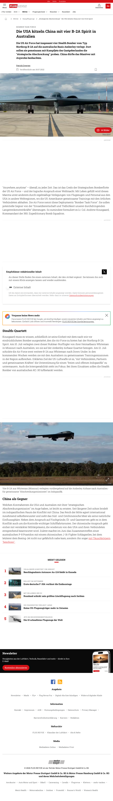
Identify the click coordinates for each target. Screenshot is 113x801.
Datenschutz (73, 710)
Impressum (29, 710)
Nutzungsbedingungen (54, 710)
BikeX (43, 782)
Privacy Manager (89, 710)
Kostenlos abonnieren (16, 667)
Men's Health (20, 790)
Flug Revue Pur (45, 695)
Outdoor (49, 790)
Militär (25, 12)
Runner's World (74, 790)
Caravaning (54, 782)
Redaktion (74, 718)
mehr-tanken (99, 782)
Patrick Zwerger (23, 65)
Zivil (15, 12)
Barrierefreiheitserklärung (45, 718)
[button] (56, 105)
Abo (48, 1)
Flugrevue (75, 782)
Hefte (55, 1)
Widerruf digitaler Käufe (91, 695)
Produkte (62, 1)
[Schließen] (106, 315)
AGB (39, 710)
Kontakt (17, 710)
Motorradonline (36, 790)
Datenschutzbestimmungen (81, 295)
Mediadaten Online (47, 747)
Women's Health (91, 790)
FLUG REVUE (38, 732)
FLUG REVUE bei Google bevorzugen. (78, 321)
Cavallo (65, 782)
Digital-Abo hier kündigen (66, 695)
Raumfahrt (66, 12)
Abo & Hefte (75, 732)
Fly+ (34, 695)
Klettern (86, 782)
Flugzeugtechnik (39, 12)
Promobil (60, 790)
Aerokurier (11, 782)
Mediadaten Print (66, 747)
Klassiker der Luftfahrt (57, 732)
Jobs (74, 12)
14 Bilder (105, 130)
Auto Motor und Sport (28, 782)
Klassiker (53, 12)
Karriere (63, 718)
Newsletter (16, 695)
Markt (26, 695)
